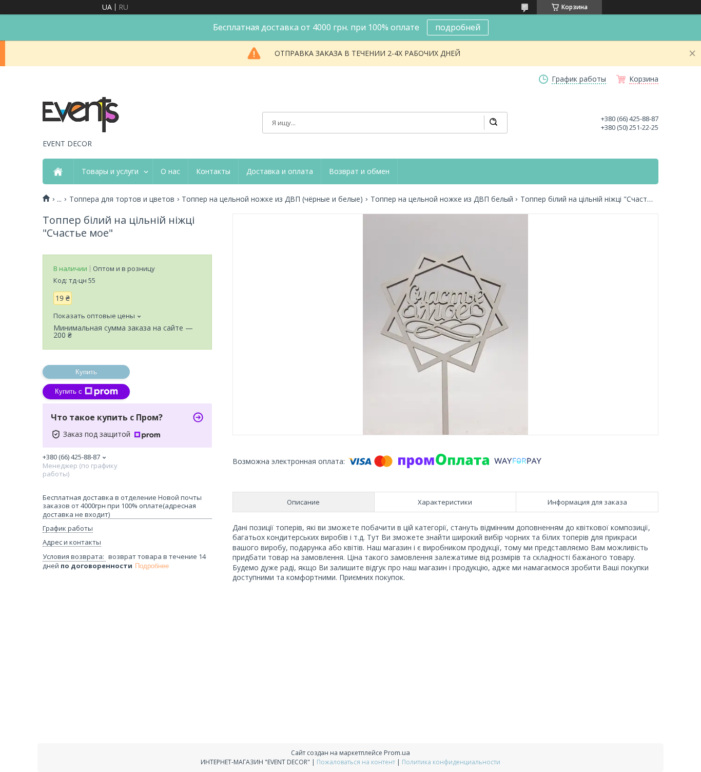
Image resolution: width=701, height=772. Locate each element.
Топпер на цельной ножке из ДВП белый (442, 199)
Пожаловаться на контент (356, 762)
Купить (86, 372)
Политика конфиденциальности (451, 762)
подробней (457, 27)
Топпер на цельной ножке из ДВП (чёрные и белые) (272, 199)
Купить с (68, 391)
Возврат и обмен (359, 171)
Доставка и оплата (279, 171)
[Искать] (493, 122)
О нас (170, 171)
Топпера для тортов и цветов (121, 199)
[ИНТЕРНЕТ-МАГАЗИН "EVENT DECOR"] (81, 115)
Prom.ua (397, 752)
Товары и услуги (110, 171)
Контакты (213, 171)
